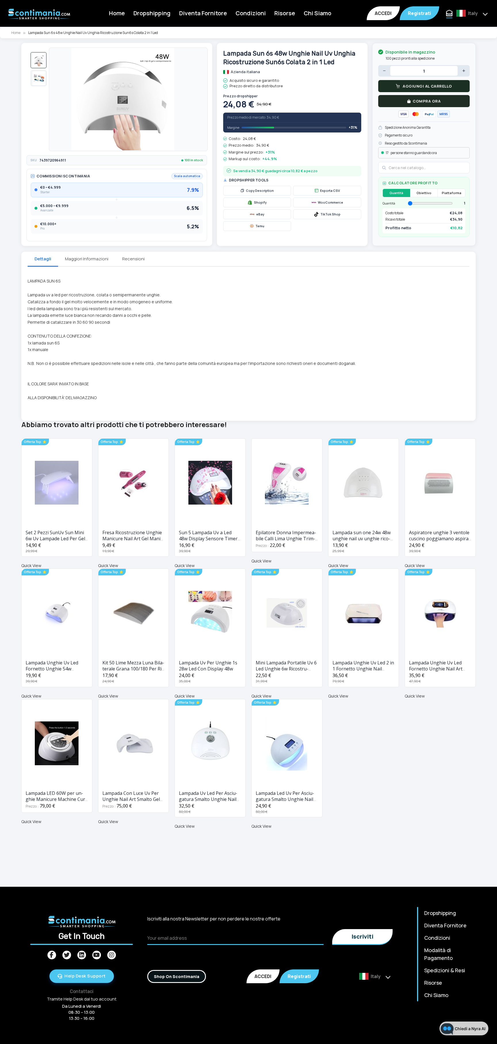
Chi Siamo (317, 13)
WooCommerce (330, 202)
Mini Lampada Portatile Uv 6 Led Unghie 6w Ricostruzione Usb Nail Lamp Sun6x (286, 669)
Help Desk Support (85, 976)
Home (117, 13)
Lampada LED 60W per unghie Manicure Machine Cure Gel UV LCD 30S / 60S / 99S (57, 799)
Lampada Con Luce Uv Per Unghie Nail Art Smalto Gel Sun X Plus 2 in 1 (131, 799)
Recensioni (133, 259)
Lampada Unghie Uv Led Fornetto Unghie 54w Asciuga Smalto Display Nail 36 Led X (55, 672)
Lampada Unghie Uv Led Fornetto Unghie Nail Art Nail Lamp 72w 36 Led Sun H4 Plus (437, 672)
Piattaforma (451, 193)
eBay (260, 214)
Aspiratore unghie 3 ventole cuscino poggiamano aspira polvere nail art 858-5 (439, 538)
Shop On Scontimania (176, 976)
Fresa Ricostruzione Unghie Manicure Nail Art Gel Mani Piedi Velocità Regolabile (132, 538)
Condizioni (251, 13)
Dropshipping (152, 13)
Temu (259, 226)
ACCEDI (383, 13)
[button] (38, 60)
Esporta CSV (330, 190)
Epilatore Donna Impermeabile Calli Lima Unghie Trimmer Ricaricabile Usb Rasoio (286, 538)
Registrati (419, 13)
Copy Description (260, 190)
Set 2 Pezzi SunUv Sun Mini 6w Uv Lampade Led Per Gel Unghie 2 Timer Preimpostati (55, 541)
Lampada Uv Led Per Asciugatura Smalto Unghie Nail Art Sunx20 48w (208, 799)
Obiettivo (423, 193)
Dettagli (43, 259)
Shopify (260, 202)
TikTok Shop (330, 214)
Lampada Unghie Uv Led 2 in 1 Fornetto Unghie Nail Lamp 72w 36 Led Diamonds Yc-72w (363, 672)
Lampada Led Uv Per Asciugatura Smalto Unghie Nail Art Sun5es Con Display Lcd (285, 799)
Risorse (284, 13)
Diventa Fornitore (203, 13)
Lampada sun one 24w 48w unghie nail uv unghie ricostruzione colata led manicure (361, 541)
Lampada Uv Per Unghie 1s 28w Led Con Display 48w (208, 666)
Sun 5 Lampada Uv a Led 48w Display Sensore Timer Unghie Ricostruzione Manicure (208, 541)
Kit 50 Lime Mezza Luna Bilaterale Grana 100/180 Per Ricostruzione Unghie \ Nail (133, 669)
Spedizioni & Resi (444, 970)
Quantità (396, 193)
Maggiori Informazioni (86, 259)
